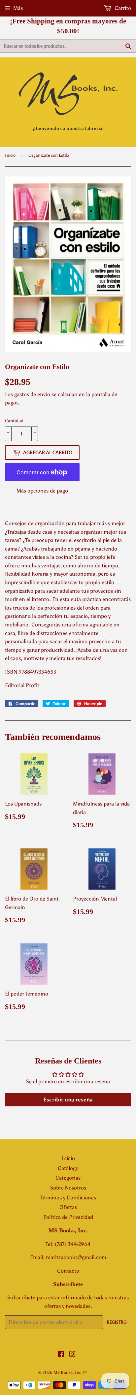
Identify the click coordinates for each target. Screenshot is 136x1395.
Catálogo (68, 1168)
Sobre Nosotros (68, 1188)
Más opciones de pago (42, 491)
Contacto (68, 1271)
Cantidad (14, 421)
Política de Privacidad (68, 1217)
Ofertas (68, 1207)
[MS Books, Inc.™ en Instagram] (72, 1355)
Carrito (122, 8)
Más (18, 8)
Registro (117, 1322)
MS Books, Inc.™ (70, 1372)
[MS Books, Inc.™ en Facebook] (60, 1355)
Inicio (10, 155)
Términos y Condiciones (68, 1197)
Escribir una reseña (68, 1099)
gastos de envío (32, 394)
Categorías (68, 1178)
